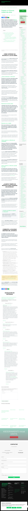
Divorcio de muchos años (8, 35)
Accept (9, 507)
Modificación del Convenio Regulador (23, 201)
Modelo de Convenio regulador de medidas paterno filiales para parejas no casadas (24, 53)
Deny (14, 507)
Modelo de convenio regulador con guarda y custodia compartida (24, 47)
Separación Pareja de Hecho (23, 129)
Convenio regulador (23, 39)
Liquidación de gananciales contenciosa (22, 77)
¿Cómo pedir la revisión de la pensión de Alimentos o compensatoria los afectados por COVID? (23, 180)
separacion (22, 217)
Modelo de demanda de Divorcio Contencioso (24, 86)
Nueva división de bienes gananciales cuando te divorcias (13, 426)
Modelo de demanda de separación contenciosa (23, 111)
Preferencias (19, 507)
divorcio (15, 19)
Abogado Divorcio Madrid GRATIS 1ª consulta (23, 30)
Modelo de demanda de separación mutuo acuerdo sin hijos (24, 119)
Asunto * (2, 463)
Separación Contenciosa (23, 122)
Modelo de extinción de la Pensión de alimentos (24, 135)
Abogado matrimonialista (23, 32)
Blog (21, 34)
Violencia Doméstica (23, 198)
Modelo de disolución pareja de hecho (23, 103)
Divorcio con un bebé (8, 36)
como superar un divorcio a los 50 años (9, 33)
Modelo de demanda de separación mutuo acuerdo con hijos (24, 115)
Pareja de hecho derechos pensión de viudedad (23, 197)
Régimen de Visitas (23, 106)
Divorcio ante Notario (24, 64)
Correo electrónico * (4, 460)
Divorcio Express (23, 72)
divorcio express (12, 175)
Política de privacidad (10, 475)
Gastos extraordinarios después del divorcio (23, 194)
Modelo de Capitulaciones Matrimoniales (24, 38)
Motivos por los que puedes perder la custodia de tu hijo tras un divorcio (23, 171)
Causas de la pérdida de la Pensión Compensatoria (23, 184)
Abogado (5, 2)
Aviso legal (22, 33)
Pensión (22, 215)
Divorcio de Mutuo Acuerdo (23, 68)
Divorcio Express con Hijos (25, 74)
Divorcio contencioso (23, 66)
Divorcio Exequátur (23, 71)
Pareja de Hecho (23, 100)
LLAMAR (14, 437)
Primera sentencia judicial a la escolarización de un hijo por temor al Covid (23, 175)
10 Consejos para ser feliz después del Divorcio (23, 203)
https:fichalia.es (23, 226)
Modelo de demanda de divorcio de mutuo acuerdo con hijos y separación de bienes (24, 91)
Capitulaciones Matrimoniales (23, 36)
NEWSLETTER (22, 488)
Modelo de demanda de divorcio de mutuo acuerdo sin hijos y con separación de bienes (24, 97)
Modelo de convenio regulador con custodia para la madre (24, 42)
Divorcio (22, 61)
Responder (4, 320)
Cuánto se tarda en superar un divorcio (10, 40)
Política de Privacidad (23, 105)
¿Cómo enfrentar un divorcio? (9, 34)
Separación (22, 108)
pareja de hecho (23, 214)
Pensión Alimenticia (23, 138)
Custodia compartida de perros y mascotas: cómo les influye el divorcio (23, 167)
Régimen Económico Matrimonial (23, 107)
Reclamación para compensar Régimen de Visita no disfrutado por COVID (23, 188)
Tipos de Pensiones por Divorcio (23, 131)
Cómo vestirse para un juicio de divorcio (23, 205)
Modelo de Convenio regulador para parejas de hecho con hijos (24, 58)
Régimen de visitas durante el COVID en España (23, 191)
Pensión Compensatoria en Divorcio (24, 140)
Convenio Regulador (23, 212)
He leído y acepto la (7, 475)
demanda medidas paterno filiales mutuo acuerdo (10, 498)
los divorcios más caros (11, 278)
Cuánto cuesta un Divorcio (24, 63)
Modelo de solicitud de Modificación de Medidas (23, 81)
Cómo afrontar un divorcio (4, 425)
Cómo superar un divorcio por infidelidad (10, 37)
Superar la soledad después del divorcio (9, 41)
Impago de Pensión (23, 133)
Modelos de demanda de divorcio (23, 84)
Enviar (14, 477)
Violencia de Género (23, 199)
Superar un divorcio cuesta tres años (8, 32)
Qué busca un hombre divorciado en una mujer (23, 207)
